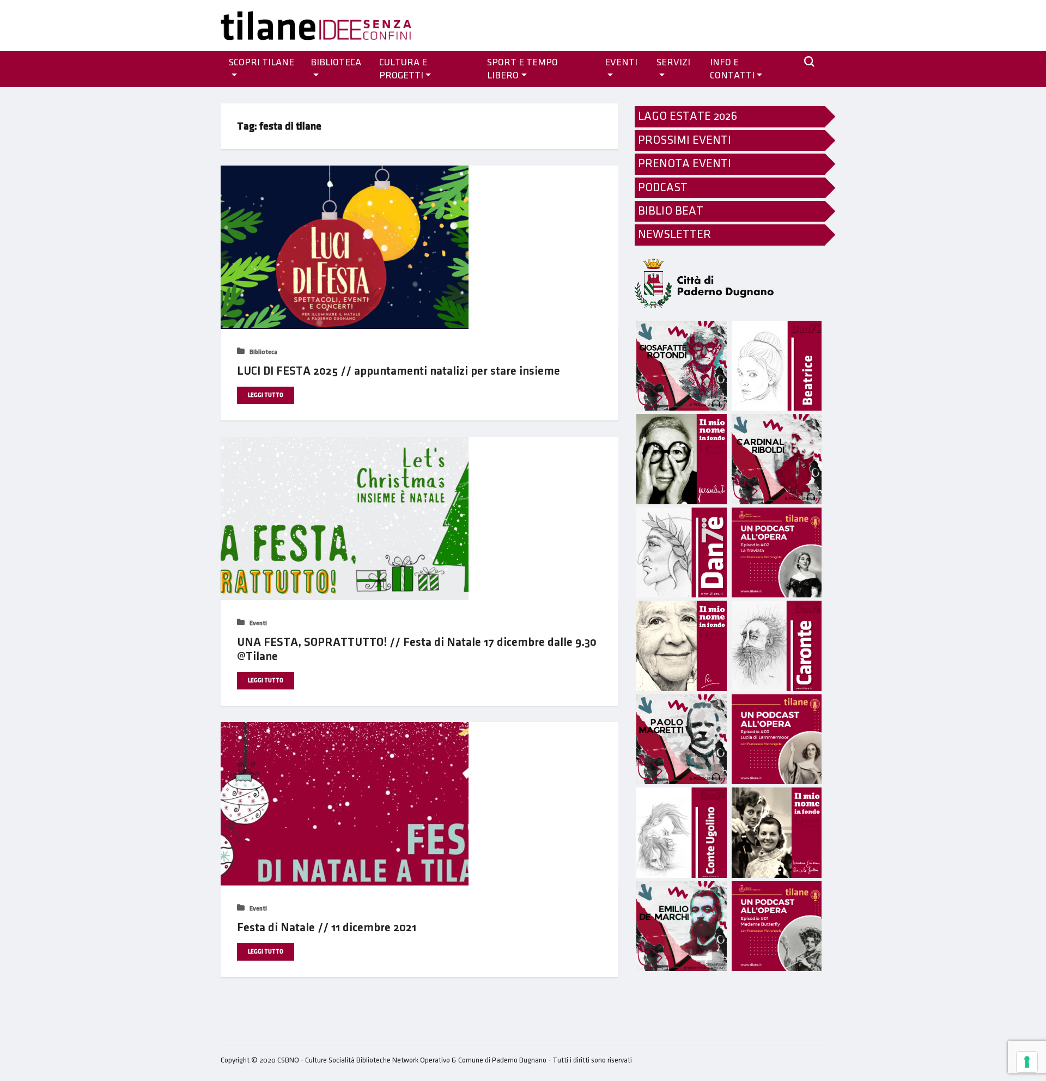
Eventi (257, 623)
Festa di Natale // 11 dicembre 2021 (326, 927)
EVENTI (621, 62)
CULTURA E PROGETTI (403, 69)
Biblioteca (336, 62)
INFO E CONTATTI (732, 69)
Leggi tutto (265, 395)
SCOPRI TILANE (261, 62)
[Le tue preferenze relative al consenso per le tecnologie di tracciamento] (1027, 1062)
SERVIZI (673, 62)
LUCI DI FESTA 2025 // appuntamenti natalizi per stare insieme (398, 371)
